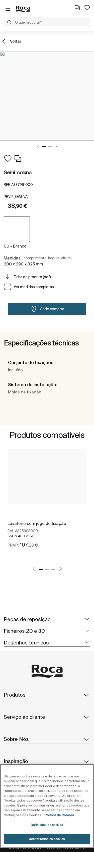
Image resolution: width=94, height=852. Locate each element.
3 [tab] (53, 569)
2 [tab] (50, 146)
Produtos (15, 695)
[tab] (47, 619)
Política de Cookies (59, 815)
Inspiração (16, 761)
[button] (9, 22)
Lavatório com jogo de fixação (37, 523)
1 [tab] (44, 146)
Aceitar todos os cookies (47, 839)
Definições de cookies (47, 824)
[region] (47, 806)
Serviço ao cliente (24, 717)
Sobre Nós (16, 739)
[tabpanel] (47, 96)
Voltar (15, 41)
